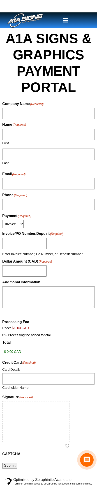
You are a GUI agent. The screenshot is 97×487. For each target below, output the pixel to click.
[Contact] (87, 460)
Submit (9, 465)
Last (5, 163)
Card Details (11, 369)
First (5, 143)
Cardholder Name (15, 387)
